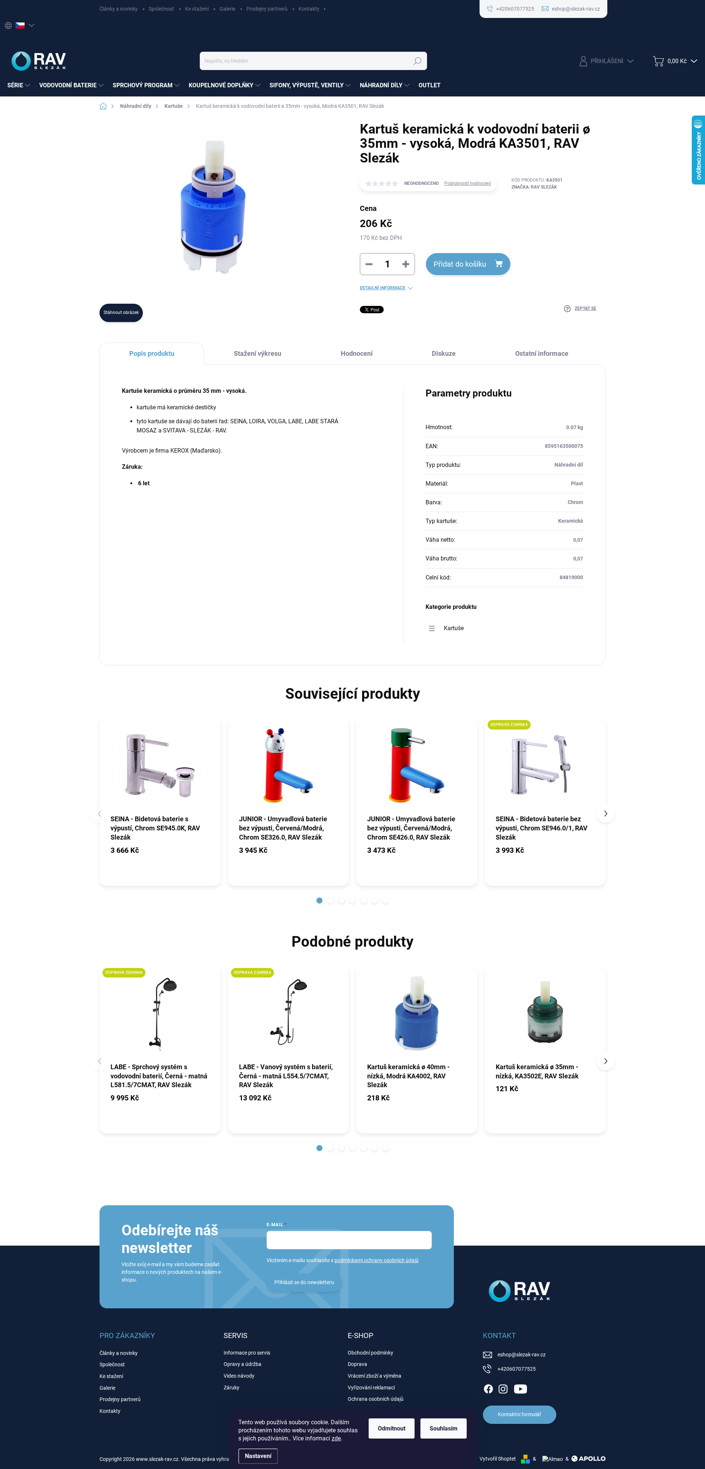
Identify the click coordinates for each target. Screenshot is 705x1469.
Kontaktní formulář (519, 1414)
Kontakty (309, 9)
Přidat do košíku (460, 264)
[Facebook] (488, 1387)
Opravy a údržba (242, 1364)
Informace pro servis (247, 1353)
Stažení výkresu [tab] (257, 353)
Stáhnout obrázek (121, 312)
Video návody (239, 1376)
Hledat (417, 61)
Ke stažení (197, 9)
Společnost (161, 9)
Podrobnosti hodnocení (467, 183)
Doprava (357, 1364)
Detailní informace (382, 287)
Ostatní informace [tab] (541, 353)
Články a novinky (119, 9)
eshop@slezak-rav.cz (522, 1354)
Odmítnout (391, 1428)
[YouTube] (520, 1387)
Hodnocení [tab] (357, 353)
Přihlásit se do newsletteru (304, 1282)
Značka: (534, 187)
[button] (319, 900)
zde (336, 1438)
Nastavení (258, 1455)
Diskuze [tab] (444, 353)
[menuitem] (19, 85)
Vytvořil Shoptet (498, 1459)
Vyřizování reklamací (371, 1388)
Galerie (227, 9)
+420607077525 (517, 1369)
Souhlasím (444, 1428)
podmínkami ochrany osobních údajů (377, 1260)
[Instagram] (503, 1387)
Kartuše (454, 628)
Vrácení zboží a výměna (374, 1376)
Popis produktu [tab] (151, 353)
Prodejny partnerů (267, 9)
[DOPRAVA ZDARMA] (545, 765)
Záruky (231, 1388)
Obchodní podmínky (370, 1353)
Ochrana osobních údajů (376, 1399)
